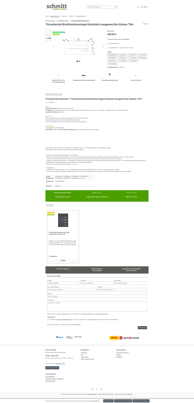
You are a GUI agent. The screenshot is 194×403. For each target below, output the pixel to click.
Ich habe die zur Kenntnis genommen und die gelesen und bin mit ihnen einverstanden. (84, 319)
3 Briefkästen (132, 54)
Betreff (49, 293)
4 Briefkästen (143, 54)
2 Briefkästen (122, 54)
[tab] (49, 94)
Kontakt (118, 354)
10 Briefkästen (123, 61)
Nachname (117, 280)
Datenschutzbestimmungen (64, 319)
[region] (75, 46)
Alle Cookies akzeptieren (141, 401)
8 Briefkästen (143, 58)
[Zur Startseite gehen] (56, 6)
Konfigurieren (108, 401)
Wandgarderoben (50, 381)
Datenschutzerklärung (88, 314)
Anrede (49, 280)
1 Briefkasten (112, 54)
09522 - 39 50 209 (51, 355)
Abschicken (142, 327)
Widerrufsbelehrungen (87, 359)
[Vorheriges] (54, 46)
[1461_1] (78, 46)
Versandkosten (92, 394)
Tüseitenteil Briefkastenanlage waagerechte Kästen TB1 (59, 233)
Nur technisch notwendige (123, 401)
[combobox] (100, 6)
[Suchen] (115, 6)
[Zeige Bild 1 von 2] (77, 61)
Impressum (84, 352)
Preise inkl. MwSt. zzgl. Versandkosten (118, 39)
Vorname (84, 280)
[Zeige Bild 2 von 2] (79, 61)
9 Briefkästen (112, 61)
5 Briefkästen (112, 58)
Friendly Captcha (62, 314)
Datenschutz (84, 357)
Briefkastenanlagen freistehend (54, 379)
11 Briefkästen (133, 61)
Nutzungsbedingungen (102, 314)
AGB (92, 319)
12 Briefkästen (112, 64)
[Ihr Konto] (138, 6)
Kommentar (51, 300)
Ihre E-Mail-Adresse (53, 287)
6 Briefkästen (122, 58)
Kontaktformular (60, 363)
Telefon (100, 287)
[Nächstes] (103, 46)
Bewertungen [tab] (58, 94)
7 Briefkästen (132, 58)
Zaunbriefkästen (50, 376)
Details (63, 260)
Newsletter (119, 357)
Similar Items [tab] (50, 205)
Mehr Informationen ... (94, 401)
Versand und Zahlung (122, 352)
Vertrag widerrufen (52, 368)
